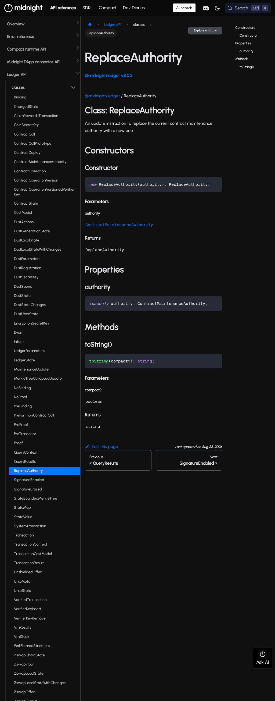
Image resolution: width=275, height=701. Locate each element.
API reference (63, 7)
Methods (241, 59)
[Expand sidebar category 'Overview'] (77, 22)
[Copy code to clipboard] (215, 183)
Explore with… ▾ (205, 30)
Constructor (249, 35)
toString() (247, 67)
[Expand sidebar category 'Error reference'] (77, 35)
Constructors (245, 28)
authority (247, 51)
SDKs (87, 7)
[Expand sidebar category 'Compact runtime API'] (77, 47)
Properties (243, 43)
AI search (184, 8)
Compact (108, 7)
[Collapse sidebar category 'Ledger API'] (77, 73)
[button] (43, 86)
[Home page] (90, 24)
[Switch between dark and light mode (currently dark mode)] (217, 8)
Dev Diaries (134, 7)
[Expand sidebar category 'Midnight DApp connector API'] (77, 60)
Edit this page (105, 446)
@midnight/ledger (102, 95)
